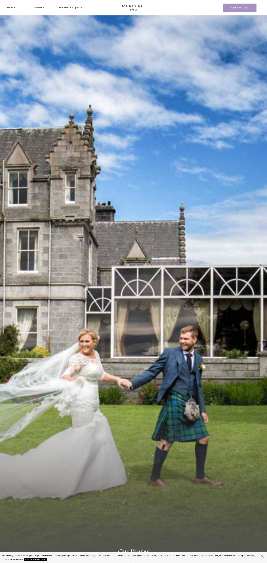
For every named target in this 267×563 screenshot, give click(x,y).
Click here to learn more (35, 559)
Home (11, 7)
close (262, 556)
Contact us (239, 8)
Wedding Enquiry (69, 7)
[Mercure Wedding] (132, 8)
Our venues (35, 7)
